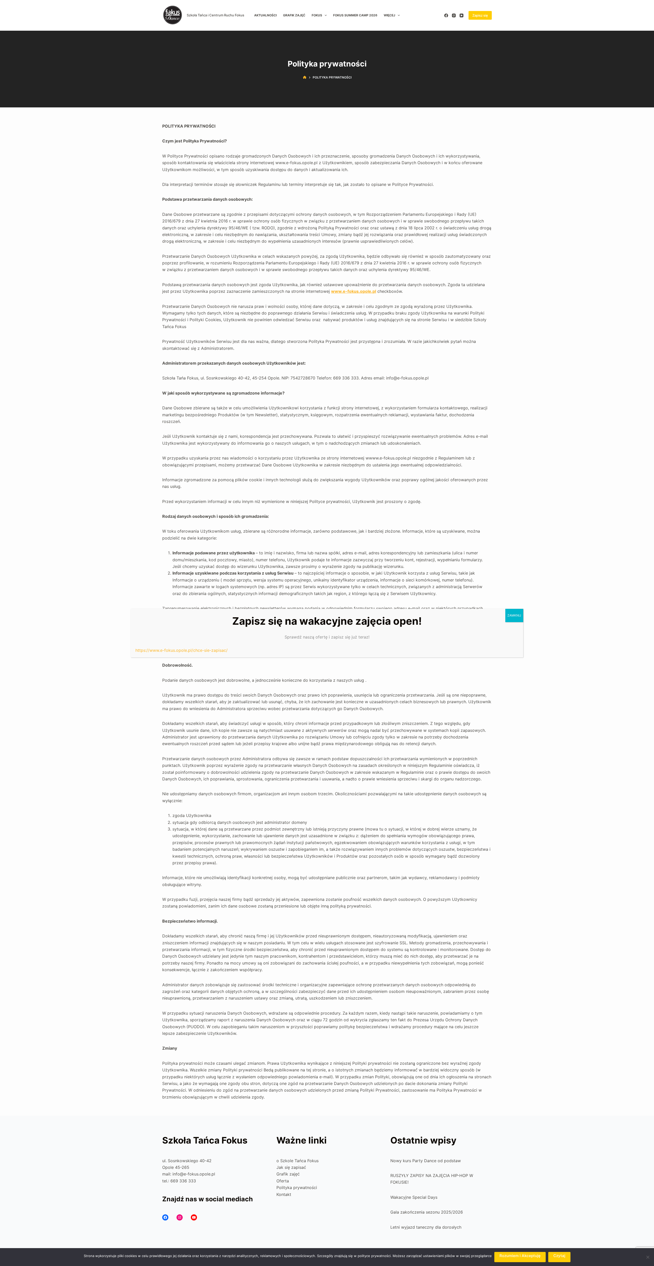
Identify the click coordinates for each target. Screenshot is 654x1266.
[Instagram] (454, 15)
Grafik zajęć (294, 15)
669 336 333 (183, 1180)
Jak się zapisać (291, 1167)
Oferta (282, 1180)
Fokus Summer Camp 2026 (355, 15)
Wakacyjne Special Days (413, 1197)
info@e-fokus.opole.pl (193, 1174)
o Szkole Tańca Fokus (297, 1160)
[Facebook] (446, 15)
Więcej (389, 15)
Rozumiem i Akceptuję (520, 1255)
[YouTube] (461, 15)
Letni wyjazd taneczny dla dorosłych (425, 1227)
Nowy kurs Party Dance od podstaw (425, 1160)
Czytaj (559, 1255)
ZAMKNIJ (514, 615)
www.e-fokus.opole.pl (353, 291)
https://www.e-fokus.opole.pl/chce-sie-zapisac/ (181, 650)
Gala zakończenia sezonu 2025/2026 (426, 1212)
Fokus (317, 15)
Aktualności (265, 15)
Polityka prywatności (296, 1187)
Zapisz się (480, 15)
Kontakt (283, 1194)
